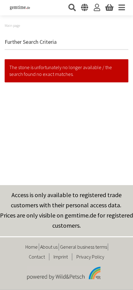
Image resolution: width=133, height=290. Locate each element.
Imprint (61, 257)
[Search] (72, 7)
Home (31, 247)
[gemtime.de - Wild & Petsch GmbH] (17, 7)
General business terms (83, 247)
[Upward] (116, 280)
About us (49, 247)
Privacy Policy (90, 257)
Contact (37, 257)
